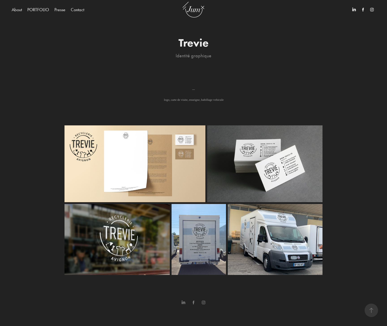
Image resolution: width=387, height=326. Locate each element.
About (17, 9)
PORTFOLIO (38, 9)
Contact (77, 9)
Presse (59, 9)
